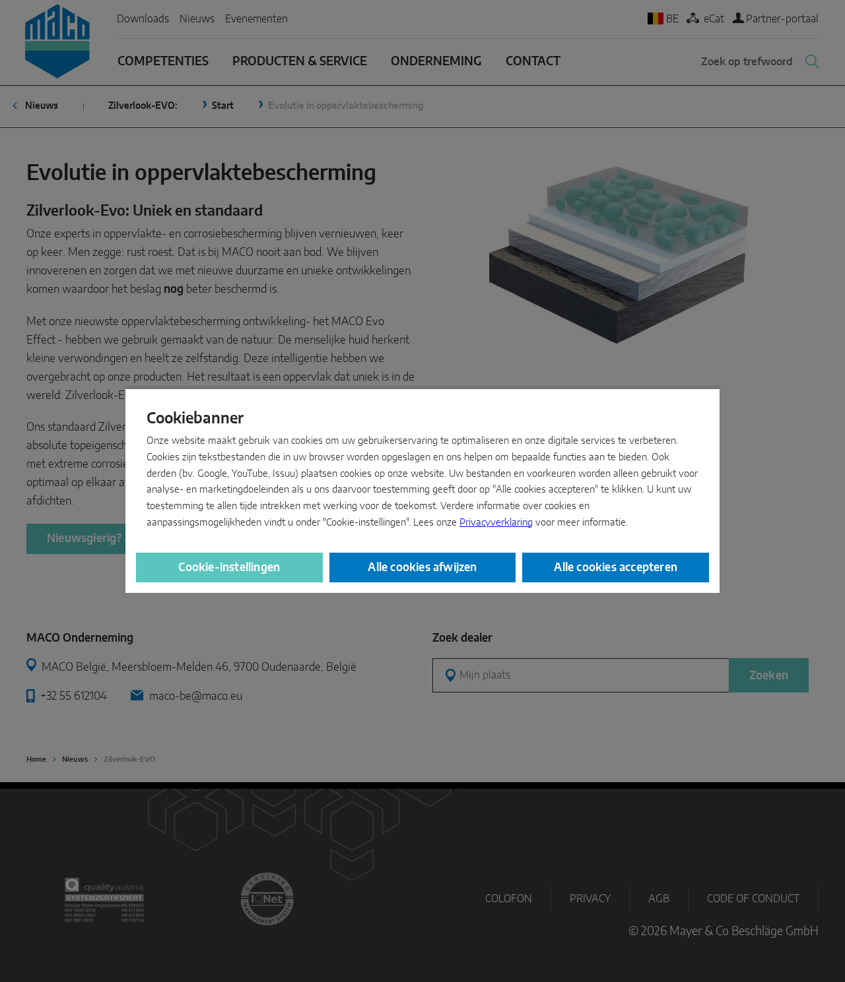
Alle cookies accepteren (615, 567)
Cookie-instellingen (229, 567)
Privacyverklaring (496, 523)
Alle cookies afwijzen (422, 567)
